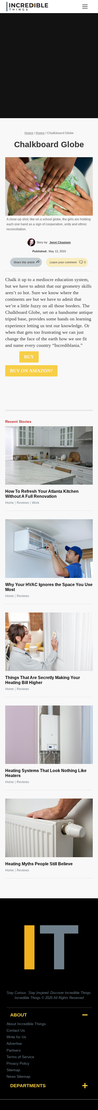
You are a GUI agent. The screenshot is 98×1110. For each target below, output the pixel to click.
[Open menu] (87, 6)
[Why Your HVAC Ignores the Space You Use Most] (49, 548)
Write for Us (16, 1037)
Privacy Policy (18, 1063)
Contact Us (16, 1030)
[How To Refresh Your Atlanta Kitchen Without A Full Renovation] (49, 455)
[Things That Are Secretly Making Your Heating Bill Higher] (49, 642)
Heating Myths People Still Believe (39, 864)
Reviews (23, 503)
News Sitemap (18, 1076)
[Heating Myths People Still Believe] (49, 828)
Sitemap (13, 1070)
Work (35, 503)
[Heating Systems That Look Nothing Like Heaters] (49, 735)
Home (29, 133)
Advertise (14, 1043)
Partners (14, 1050)
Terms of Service (20, 1057)
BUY (29, 356)
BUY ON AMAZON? (31, 370)
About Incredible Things (26, 1024)
